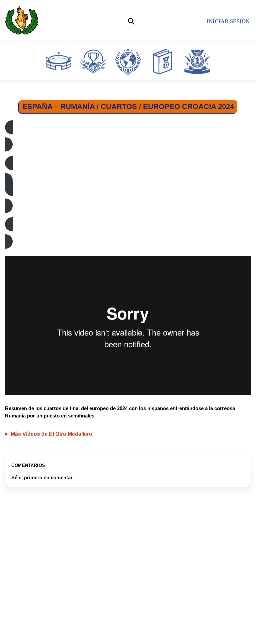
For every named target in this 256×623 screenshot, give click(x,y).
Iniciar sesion (228, 21)
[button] (128, 136)
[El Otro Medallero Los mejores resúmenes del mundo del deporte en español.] (21, 21)
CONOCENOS (24, 603)
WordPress (159, 616)
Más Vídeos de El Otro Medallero (51, 434)
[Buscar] (131, 21)
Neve (90, 616)
